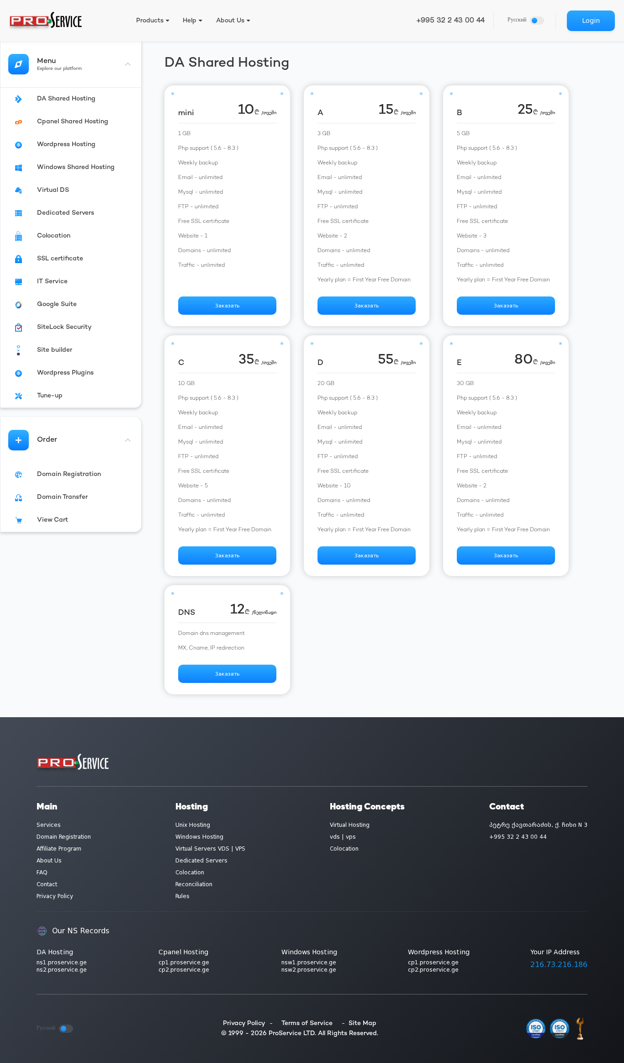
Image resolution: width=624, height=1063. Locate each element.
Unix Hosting (192, 825)
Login (591, 20)
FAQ (42, 872)
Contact (47, 884)
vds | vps (343, 837)
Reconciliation (193, 884)
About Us (49, 860)
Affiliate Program (59, 849)
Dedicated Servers (201, 860)
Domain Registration (64, 837)
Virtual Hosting (350, 825)
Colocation (189, 872)
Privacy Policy (55, 896)
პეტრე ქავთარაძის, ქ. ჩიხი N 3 (538, 825)
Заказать (227, 306)
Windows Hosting (199, 837)
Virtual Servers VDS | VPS (210, 849)
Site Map (362, 1023)
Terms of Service (307, 1023)
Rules (182, 896)
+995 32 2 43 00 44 (451, 20)
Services (49, 825)
